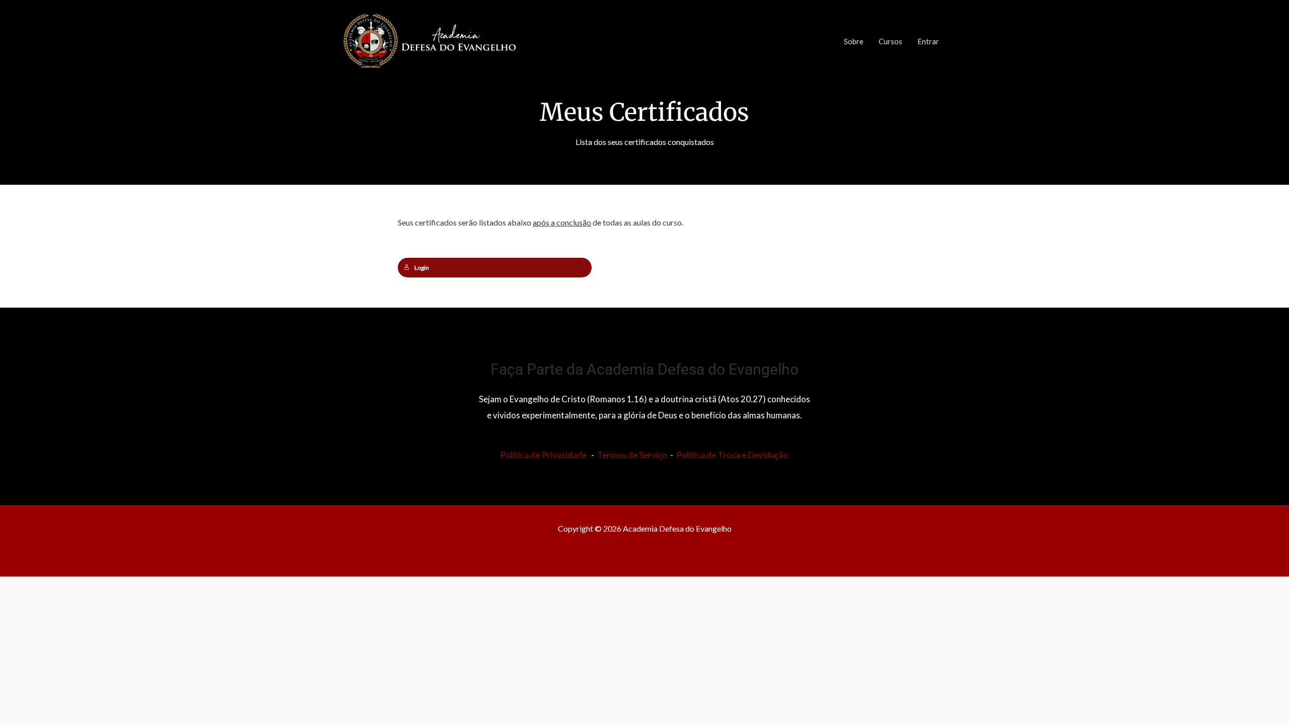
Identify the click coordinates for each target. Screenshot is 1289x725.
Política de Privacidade (543, 455)
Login (421, 267)
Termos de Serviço (632, 455)
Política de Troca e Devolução (732, 455)
